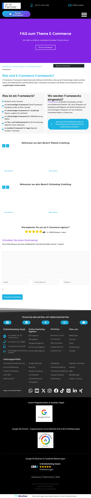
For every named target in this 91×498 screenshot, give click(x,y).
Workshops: (55, 329)
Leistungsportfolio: (12, 359)
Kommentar (7, 250)
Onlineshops (52, 102)
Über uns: (73, 329)
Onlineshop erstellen (34, 66)
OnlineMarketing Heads (14, 329)
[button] (84, 14)
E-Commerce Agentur (17, 66)
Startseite (5, 66)
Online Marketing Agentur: (37, 330)
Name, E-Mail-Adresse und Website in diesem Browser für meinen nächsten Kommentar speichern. (41, 290)
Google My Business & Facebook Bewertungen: (45, 458)
